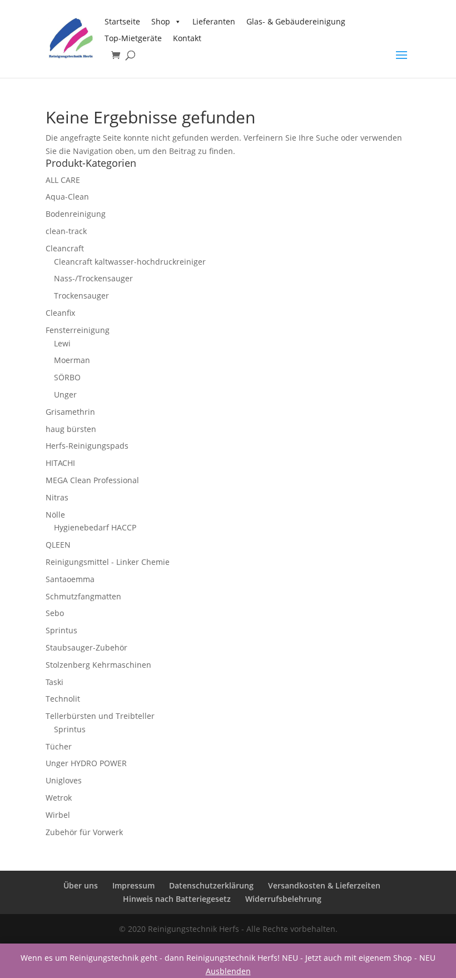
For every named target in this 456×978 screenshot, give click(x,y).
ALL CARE (63, 180)
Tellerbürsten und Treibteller (100, 716)
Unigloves (64, 780)
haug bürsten (71, 429)
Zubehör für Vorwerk (84, 832)
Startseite (122, 21)
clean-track (66, 231)
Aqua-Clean (67, 196)
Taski (54, 682)
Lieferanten (213, 21)
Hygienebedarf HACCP (95, 527)
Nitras (57, 497)
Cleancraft (65, 248)
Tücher (59, 746)
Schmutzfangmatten (83, 596)
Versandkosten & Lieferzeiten (324, 885)
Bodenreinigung (76, 213)
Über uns (80, 885)
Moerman (72, 360)
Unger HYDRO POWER (86, 763)
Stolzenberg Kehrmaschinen (98, 664)
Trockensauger (81, 295)
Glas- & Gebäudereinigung (295, 21)
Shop (160, 21)
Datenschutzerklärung (211, 885)
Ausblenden (228, 971)
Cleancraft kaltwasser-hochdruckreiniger (130, 261)
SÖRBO (67, 377)
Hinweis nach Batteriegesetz (177, 898)
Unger (65, 394)
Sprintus (61, 630)
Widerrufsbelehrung (283, 898)
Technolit (63, 698)
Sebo (55, 613)
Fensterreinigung (78, 330)
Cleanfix (60, 312)
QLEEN (58, 544)
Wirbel (58, 815)
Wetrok (59, 797)
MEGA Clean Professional (92, 480)
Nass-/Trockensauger (93, 278)
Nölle (55, 514)
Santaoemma (70, 579)
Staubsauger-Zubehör (86, 647)
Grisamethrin (70, 411)
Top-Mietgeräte (133, 38)
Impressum (133, 885)
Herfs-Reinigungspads (87, 445)
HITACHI (60, 463)
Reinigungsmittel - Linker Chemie (108, 562)
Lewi (62, 343)
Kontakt (187, 38)
